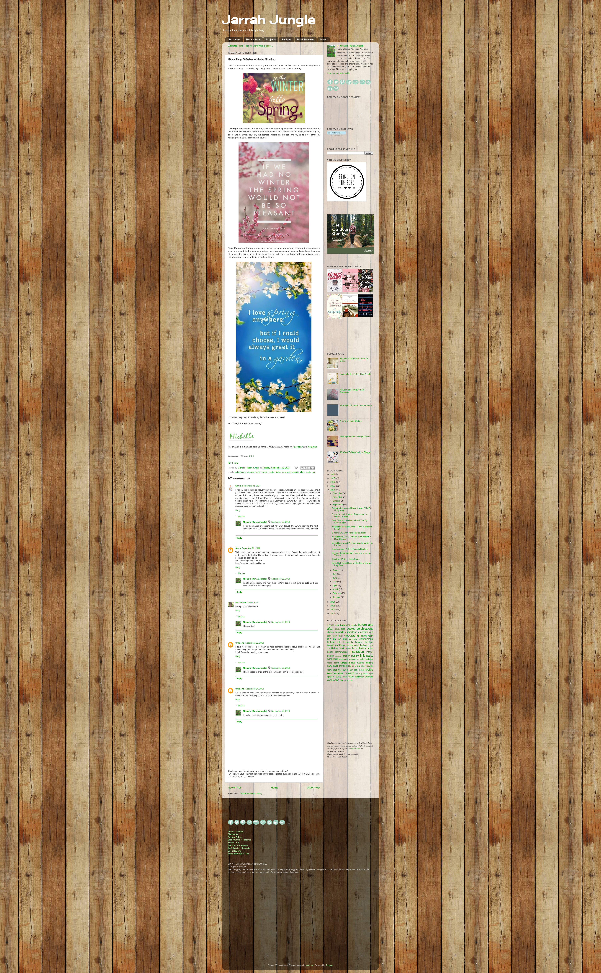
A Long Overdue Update (351, 421)
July (335, 574)
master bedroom (365, 659)
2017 (332, 478)
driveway (353, 639)
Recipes (286, 39)
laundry (355, 655)
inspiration (286, 472)
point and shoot (359, 666)
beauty (354, 625)
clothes (330, 632)
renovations (335, 673)
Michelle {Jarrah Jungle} (249, 468)
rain (313, 472)
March (336, 589)
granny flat (348, 645)
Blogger (329, 965)
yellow (349, 680)
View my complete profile (338, 73)
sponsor (330, 677)
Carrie (238, 486)
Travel (323, 39)
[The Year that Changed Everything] (334, 318)
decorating (351, 635)
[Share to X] (307, 468)
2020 (332, 474)
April (335, 586)
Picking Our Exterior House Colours (356, 405)
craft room (332, 636)
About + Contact (235, 832)
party (329, 665)
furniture (369, 642)
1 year (330, 625)
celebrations (240, 472)
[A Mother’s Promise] (334, 292)
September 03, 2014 (280, 522)
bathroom (345, 625)
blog (343, 628)
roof (356, 674)
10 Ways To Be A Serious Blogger (355, 452)
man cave (353, 659)
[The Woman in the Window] (365, 316)
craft (371, 632)
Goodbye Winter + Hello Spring (346, 559)
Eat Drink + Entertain (238, 845)
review (349, 673)
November (338, 497)
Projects (271, 39)
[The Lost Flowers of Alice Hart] (365, 291)
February (337, 593)
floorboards (348, 642)
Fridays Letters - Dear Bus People (355, 374)
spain (371, 674)
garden (338, 645)
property (337, 669)
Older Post (313, 787)
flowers (264, 472)
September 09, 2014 (280, 668)
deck (341, 636)
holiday (362, 648)
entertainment (253, 472)
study (338, 676)
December (338, 493)
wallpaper (359, 677)
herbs (278, 472)
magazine (343, 659)
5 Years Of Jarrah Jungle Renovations (349, 533)
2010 (332, 613)
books (351, 628)
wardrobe (369, 677)
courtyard (363, 632)
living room (332, 659)
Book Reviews (305, 39)
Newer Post (235, 787)
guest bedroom (361, 645)
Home (274, 787)
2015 (332, 486)
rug (360, 674)
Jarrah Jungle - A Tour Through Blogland (350, 549)
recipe (369, 669)
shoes (365, 674)
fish (338, 642)
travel (351, 676)
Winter (343, 680)
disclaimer (355, 748)
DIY (329, 638)
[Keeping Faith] (350, 316)
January (337, 597)
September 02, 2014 (251, 486)
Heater (271, 472)
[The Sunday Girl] (350, 291)
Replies (241, 516)
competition (351, 632)
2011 (332, 610)
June (335, 578)
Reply (238, 510)
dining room (367, 635)
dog (345, 638)
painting (369, 662)
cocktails (339, 632)
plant (302, 472)
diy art (337, 638)
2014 (332, 490)
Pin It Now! (233, 463)
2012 (332, 606)
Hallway (334, 648)
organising (347, 662)
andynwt (310, 965)
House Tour (253, 39)
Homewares (341, 651)
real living (358, 670)
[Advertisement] (350, 714)
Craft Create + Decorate (239, 848)
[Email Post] (296, 468)
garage (330, 645)
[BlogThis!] (304, 468)
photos (342, 665)
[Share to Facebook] (310, 468)
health (342, 648)
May (335, 582)
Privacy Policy (235, 837)
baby (337, 625)
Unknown (239, 643)
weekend (333, 680)
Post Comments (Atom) (251, 794)
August (336, 570)
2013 (332, 602)
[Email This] (301, 468)
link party (366, 655)
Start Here (234, 39)
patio (335, 665)
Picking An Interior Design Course (355, 437)
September (338, 505)
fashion (330, 642)
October (337, 501)
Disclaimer (233, 834)
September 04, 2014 (254, 689)
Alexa (238, 548)
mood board (333, 663)
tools (345, 677)
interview (338, 656)
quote (308, 472)
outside (295, 472)
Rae (237, 602)
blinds (337, 629)
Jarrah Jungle (269, 19)
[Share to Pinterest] (313, 468)
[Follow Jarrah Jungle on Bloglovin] (336, 135)
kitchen (346, 655)
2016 (332, 482)
